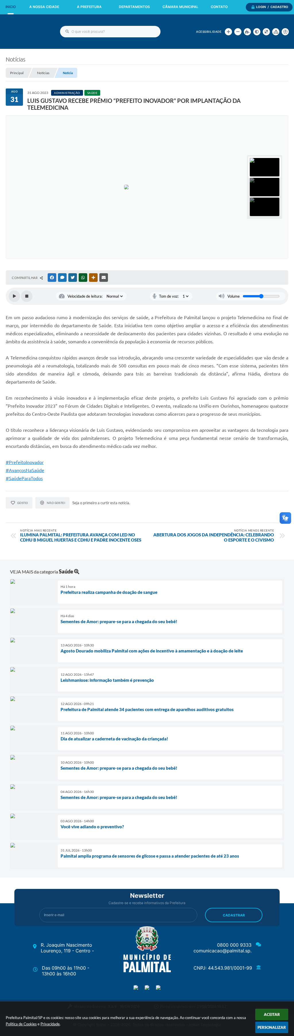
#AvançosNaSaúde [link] (25, 470)
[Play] (14, 296)
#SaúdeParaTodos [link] (24, 478)
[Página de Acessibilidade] (285, 32)
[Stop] (26, 296)
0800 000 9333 (234, 945)
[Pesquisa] (67, 31)
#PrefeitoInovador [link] (25, 462)
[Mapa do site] (276, 32)
